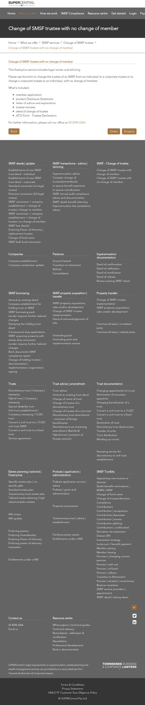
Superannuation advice (66, 173)
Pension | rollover (107, 572)
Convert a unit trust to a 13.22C (115, 410)
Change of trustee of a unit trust (72, 411)
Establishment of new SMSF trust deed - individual (24, 172)
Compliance (104, 502)
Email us (13, 629)
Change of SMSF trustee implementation (67, 313)
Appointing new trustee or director (112, 480)
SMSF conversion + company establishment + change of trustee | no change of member (27, 217)
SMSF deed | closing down (112, 597)
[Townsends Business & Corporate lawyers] (120, 666)
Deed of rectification (109, 272)
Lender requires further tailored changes (27, 318)
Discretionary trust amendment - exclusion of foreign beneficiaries (71, 419)
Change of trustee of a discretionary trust (66, 404)
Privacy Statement (72, 688)
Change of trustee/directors (113, 498)
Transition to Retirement (111, 577)
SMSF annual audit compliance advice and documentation (71, 195)
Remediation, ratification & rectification (68, 635)
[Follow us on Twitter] (135, 617)
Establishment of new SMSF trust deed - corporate (24, 180)
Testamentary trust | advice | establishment (69, 520)
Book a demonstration (66, 649)
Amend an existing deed (23, 300)
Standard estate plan (20, 489)
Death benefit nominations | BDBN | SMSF (113, 488)
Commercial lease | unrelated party (114, 326)
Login (133, 13)
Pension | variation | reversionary (115, 581)
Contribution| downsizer (111, 515)
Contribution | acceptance (112, 511)
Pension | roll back (107, 568)
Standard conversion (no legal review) (26, 188)
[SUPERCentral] (21, 4)
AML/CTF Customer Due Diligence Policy (72, 692)
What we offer (27, 13)
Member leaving (106, 552)
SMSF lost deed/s (18, 225)
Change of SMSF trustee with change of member (114, 172)
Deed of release (106, 276)
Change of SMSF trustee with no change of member (114, 180)
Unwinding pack (62, 335)
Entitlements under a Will (23, 559)
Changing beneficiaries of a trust (113, 404)
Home (11, 13)
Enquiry (129, 131)
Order (114, 131)
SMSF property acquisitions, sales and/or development (69, 305)
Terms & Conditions (72, 684)
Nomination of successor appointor (111, 396)
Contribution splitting (109, 523)
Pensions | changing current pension (113, 558)
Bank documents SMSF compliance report (22, 353)
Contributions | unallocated (113, 527)
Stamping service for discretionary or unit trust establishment (111, 455)
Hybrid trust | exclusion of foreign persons (68, 436)
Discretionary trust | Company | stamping (26, 392)
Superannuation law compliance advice (71, 208)
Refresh (57, 269)
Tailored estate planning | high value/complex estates (26, 499)
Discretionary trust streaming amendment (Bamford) (70, 428)
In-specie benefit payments (69, 185)
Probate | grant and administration (64, 491)
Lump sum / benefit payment (114, 544)
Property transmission (65, 506)
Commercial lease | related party (116, 332)
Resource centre (98, 13)
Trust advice (60, 390)
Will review (14, 514)
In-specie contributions (66, 190)
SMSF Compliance (72, 13)
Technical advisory (63, 629)
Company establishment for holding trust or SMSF (24, 306)
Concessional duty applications (26, 332)
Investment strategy (108, 540)
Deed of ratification (108, 268)
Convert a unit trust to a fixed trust (25, 432)
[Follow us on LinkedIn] (135, 623)
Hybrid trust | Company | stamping (22, 400)
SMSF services (50, 42)
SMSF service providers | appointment (111, 591)
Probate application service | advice (69, 483)
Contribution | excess (109, 519)
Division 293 (103, 535)
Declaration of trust (108, 422)
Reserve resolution (107, 585)
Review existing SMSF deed (113, 281)
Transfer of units (106, 431)
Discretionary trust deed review (115, 426)
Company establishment (22, 261)
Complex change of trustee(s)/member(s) (65, 179)
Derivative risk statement (111, 531)
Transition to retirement (67, 265)
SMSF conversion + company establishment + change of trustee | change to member (25, 205)
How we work (48, 13)
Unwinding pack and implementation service (66, 341)
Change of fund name (21, 237)
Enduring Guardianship (22, 535)
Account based (62, 261)
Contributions (105, 506)
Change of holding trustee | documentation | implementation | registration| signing (25, 365)
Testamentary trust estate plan (26, 494)
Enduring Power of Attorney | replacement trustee (25, 231)
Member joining (106, 548)
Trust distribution (107, 435)
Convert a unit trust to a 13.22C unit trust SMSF (27, 424)
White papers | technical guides (71, 625)
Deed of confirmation (109, 264)
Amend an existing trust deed (71, 394)
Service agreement (19, 438)
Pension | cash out (107, 564)
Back (14, 131)
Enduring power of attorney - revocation (25, 545)
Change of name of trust (67, 399)
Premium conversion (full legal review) (26, 195)
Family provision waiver (66, 534)
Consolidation (61, 273)
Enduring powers (18, 531)
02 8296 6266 (15, 625)
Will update (15, 518)
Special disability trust (21, 406)
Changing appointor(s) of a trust (116, 390)
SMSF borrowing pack (21, 312)
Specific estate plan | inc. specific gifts (23, 483)
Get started (118, 13)
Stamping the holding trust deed (24, 326)
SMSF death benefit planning (70, 202)
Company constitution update (26, 265)
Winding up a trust (108, 439)
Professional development (68, 645)
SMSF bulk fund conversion (24, 242)
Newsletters (60, 641)
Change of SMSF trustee (78, 42)
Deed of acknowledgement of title (70, 321)
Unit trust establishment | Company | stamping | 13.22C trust (25, 414)
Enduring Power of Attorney (25, 539)
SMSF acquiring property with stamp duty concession (26, 338)
